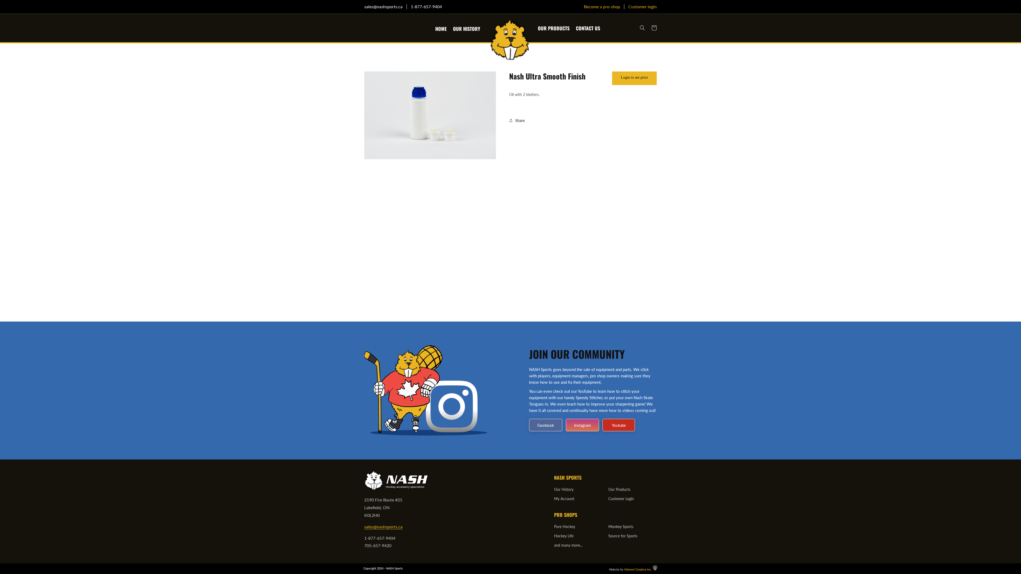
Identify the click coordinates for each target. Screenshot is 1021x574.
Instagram (582, 425)
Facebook (545, 425)
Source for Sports (622, 536)
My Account (564, 498)
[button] (642, 28)
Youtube (619, 425)
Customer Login (621, 498)
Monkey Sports (620, 526)
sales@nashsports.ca (383, 526)
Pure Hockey (564, 526)
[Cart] (654, 28)
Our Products (619, 489)
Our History (564, 489)
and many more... (568, 545)
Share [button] (520, 120)
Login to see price (634, 77)
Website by (630, 569)
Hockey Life (564, 536)
